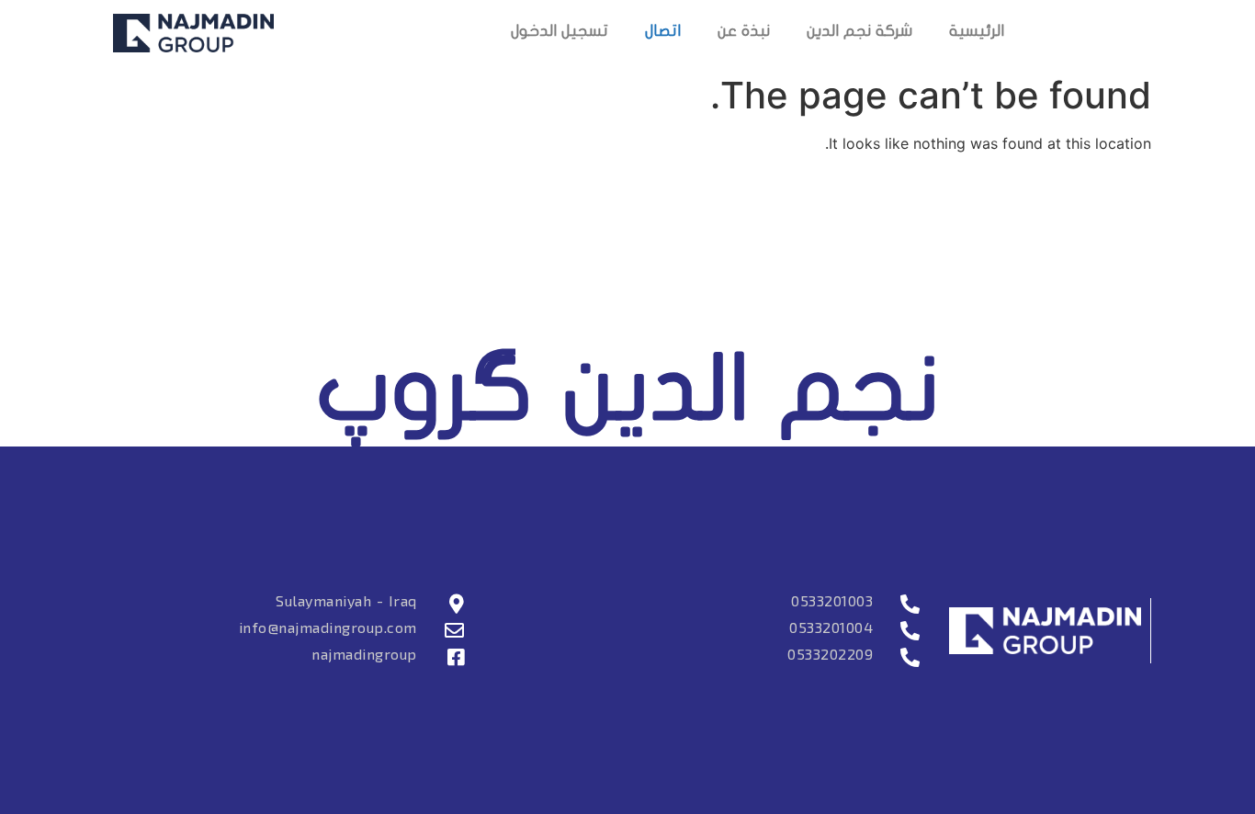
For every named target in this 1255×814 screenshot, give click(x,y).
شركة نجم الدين (859, 32)
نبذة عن (744, 32)
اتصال (663, 32)
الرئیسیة (976, 32)
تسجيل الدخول (559, 32)
